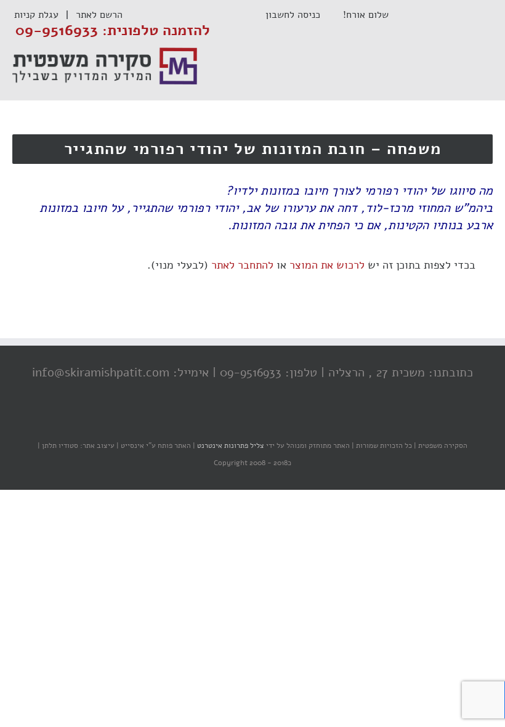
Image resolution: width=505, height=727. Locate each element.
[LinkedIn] (231, 421)
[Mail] (206, 421)
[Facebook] (280, 421)
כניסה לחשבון (299, 15)
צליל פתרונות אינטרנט (229, 445)
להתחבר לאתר (242, 265)
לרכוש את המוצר (327, 265)
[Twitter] (255, 421)
